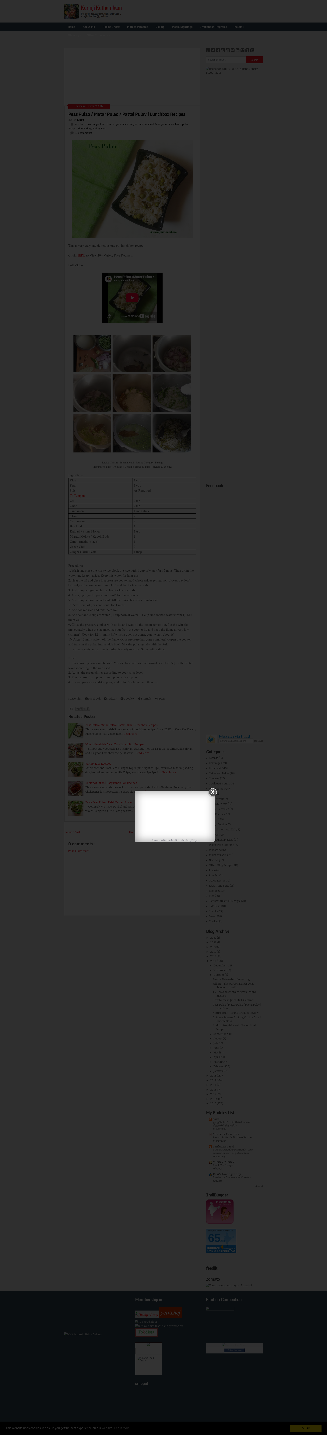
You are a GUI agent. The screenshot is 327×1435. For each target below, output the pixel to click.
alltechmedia (167, 840)
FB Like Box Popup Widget (186, 840)
